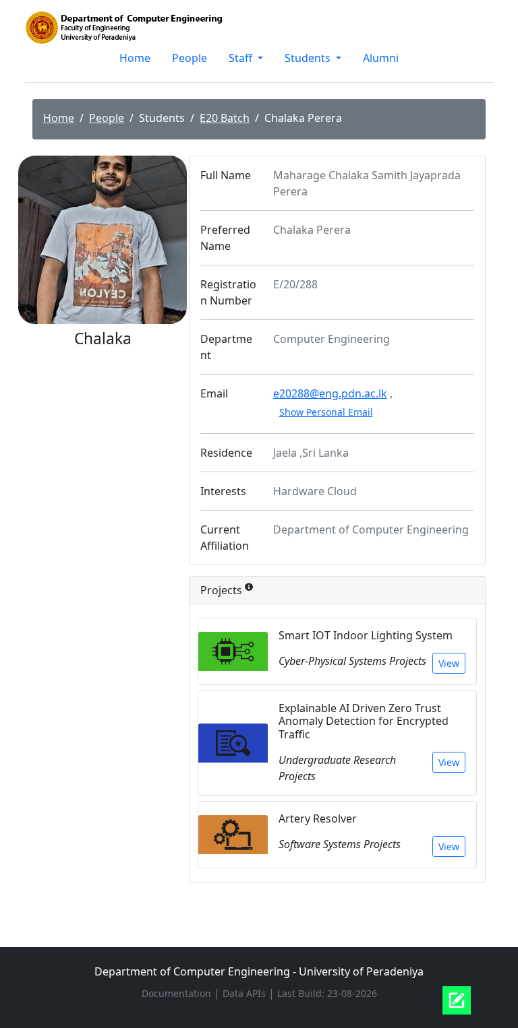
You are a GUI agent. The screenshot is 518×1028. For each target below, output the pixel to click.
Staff (242, 58)
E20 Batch (225, 117)
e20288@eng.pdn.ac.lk (330, 393)
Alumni (381, 58)
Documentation (178, 993)
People (189, 58)
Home (134, 58)
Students (309, 58)
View (448, 663)
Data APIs (245, 993)
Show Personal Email (326, 412)
